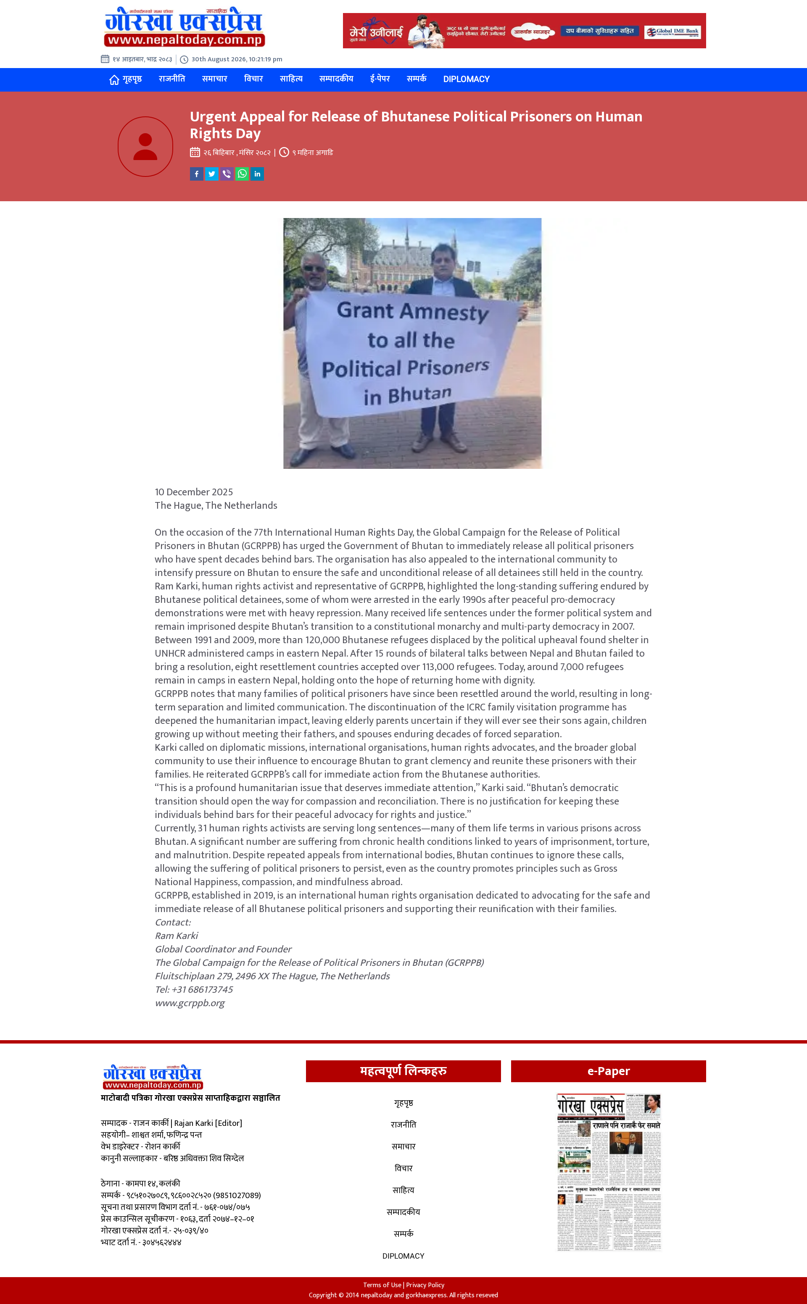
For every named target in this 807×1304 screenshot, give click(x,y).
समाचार (214, 79)
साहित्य (291, 79)
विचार (253, 79)
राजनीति (172, 79)
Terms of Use (382, 1285)
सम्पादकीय (336, 79)
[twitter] (212, 174)
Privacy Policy (425, 1285)
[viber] (227, 174)
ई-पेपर (380, 79)
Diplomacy (466, 79)
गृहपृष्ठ (132, 79)
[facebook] (196, 174)
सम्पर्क (417, 79)
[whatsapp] (242, 174)
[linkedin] (257, 174)
